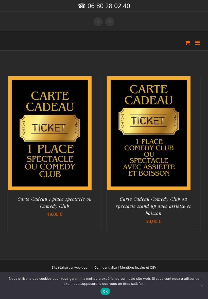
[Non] (201, 285)
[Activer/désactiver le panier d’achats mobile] (187, 42)
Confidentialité (105, 267)
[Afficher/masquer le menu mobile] (197, 42)
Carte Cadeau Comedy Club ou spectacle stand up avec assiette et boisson (153, 206)
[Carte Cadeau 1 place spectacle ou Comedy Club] (50, 83)
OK (105, 291)
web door (81, 267)
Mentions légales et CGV (138, 267)
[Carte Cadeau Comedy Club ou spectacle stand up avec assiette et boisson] (149, 83)
